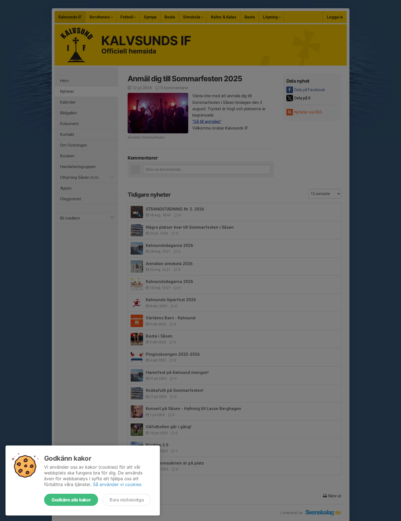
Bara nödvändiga (127, 500)
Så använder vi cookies (117, 484)
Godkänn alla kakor (71, 500)
